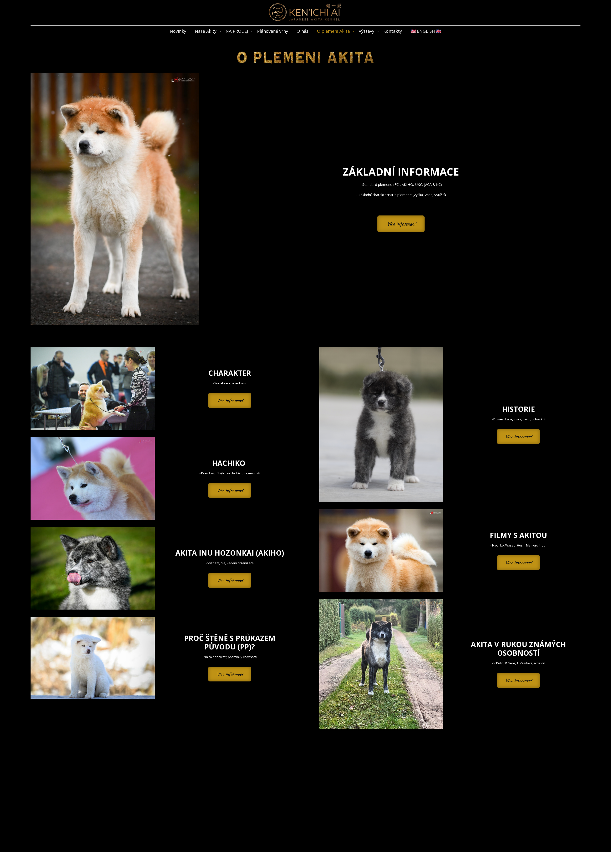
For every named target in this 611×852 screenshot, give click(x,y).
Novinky (178, 31)
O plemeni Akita (333, 31)
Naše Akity (205, 31)
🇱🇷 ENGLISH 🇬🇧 (426, 31)
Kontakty (392, 31)
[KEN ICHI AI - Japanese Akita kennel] (305, 12)
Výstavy (366, 31)
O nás (302, 31)
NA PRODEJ (237, 31)
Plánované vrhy (272, 31)
